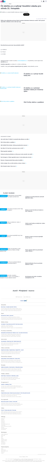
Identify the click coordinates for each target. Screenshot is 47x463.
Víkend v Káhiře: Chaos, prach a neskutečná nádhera (8, 379)
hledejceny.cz (3, 418)
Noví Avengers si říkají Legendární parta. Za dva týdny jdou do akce (16, 157)
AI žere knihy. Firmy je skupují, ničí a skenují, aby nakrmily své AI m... (11, 352)
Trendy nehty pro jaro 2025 (10, 324)
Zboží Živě (2, 419)
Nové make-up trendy (19, 324)
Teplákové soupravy (4, 440)
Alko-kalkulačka (4, 341)
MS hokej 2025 (3, 315)
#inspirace (3, 384)
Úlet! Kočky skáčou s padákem (34, 102)
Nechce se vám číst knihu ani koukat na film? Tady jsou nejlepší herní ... (11, 405)
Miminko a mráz (15, 332)
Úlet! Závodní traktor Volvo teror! (8, 166)
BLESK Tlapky (3, 375)
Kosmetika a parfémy (4, 439)
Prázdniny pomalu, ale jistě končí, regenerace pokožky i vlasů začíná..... (11, 336)
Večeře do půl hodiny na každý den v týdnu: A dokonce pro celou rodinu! (11, 368)
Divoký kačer (9, 375)
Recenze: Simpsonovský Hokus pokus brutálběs (12, 160)
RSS (27, 456)
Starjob (2, 448)
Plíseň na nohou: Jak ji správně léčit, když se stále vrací (9, 395)
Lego (2, 437)
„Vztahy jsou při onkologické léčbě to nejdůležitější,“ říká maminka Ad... (11, 335)
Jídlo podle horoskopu (19, 367)
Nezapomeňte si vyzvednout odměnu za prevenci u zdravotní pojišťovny (11, 396)
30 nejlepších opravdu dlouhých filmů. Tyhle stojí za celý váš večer (10, 353)
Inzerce (31, 291)
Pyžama (2, 438)
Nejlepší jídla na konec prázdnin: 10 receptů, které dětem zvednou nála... (11, 369)
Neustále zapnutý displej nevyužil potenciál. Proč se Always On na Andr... (11, 351)
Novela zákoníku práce (11, 358)
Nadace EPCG (17, 358)
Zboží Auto (2, 427)
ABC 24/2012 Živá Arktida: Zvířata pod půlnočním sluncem (14, 145)
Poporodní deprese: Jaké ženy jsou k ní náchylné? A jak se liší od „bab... (11, 394)
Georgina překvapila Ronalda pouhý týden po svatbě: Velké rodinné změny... (11, 319)
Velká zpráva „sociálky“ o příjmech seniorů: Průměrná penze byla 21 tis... (11, 310)
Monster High (3, 435)
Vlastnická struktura (14, 461)
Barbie (2, 436)
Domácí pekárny (12, 367)
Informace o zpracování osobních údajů (35, 460)
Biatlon (8, 315)
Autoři (15, 291)
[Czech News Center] (25, 300)
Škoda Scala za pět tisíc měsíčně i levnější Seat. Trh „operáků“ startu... (11, 361)
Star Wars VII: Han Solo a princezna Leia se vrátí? (12, 148)
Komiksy (10, 401)
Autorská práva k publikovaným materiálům (9, 460)
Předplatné (23, 291)
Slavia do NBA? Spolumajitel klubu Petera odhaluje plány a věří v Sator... (11, 412)
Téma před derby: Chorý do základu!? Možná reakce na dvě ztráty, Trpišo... (11, 318)
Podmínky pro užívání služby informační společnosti (22, 460)
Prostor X (2, 410)
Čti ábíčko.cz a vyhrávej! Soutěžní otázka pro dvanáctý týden (33, 89)
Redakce (24, 456)
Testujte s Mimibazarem (4, 434)
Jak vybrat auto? (3, 429)
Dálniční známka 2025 (17, 341)
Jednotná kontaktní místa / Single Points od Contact (25, 461)
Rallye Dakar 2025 (10, 341)
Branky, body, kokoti (8, 410)
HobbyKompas (3, 425)
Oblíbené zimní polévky (5, 367)
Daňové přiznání (4, 358)
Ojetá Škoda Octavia (4, 428)
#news (10, 384)
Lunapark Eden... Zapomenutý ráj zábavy (7, 325)
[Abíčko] (2, 2)
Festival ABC (15, 401)
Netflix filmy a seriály (15, 375)
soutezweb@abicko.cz (22, 60)
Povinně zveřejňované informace (37, 461)
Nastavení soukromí (8, 461)
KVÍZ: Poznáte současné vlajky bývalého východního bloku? (9, 377)
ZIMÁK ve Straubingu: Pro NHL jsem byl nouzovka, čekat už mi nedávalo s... (11, 411)
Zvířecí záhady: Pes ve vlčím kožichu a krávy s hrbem (13, 163)
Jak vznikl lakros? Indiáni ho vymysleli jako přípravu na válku (15, 139)
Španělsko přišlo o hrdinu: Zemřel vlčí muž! (7, 326)
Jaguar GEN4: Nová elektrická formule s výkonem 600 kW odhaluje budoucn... (12, 404)
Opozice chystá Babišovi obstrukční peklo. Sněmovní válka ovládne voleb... (11, 309)
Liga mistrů (11, 315)
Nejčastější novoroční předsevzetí (6, 332)
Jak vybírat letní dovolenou (23, 332)
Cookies (43, 460)
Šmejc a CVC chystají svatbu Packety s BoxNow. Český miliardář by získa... (12, 362)
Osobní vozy (3, 420)
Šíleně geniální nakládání (6, 151)
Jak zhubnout (3, 324)
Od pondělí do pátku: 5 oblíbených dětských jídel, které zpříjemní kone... (11, 334)
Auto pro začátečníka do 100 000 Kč (6, 426)
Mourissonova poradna (5, 401)
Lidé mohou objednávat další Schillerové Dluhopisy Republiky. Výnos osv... (11, 308)
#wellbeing (7, 384)
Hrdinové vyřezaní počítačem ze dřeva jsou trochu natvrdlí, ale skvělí (16, 154)
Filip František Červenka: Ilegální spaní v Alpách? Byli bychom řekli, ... (11, 378)
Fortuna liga (14, 410)
